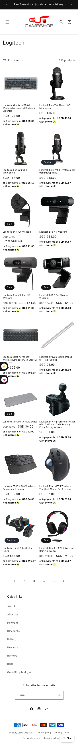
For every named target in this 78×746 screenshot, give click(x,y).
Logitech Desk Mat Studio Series (20, 421)
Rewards (12, 647)
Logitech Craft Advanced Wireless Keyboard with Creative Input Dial (20, 360)
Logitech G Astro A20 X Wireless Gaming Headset (56, 549)
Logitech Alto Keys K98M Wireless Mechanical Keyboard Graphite (19, 108)
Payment (12, 622)
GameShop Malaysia (19, 672)
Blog (10, 663)
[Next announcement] (71, 5)
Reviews (12, 655)
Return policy (44, 732)
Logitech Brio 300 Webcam (17, 232)
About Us (13, 614)
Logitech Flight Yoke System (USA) (18, 549)
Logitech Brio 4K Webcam (53, 232)
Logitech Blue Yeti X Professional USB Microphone (57, 171)
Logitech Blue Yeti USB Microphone (15, 171)
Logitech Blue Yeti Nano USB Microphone (54, 106)
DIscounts (13, 631)
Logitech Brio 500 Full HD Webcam (16, 296)
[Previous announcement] (7, 5)
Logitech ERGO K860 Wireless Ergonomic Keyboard (18, 487)
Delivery (12, 639)
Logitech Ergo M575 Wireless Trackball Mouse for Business (55, 487)
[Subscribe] (59, 695)
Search (11, 606)
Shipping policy (51, 738)
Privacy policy (62, 732)
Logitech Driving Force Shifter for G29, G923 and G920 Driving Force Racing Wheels (57, 424)
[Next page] (63, 581)
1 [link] (14, 581)
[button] (7, 22)
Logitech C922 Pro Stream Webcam (53, 296)
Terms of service (31, 738)
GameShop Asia (26, 732)
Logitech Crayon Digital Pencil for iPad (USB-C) (55, 358)
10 (53, 580)
